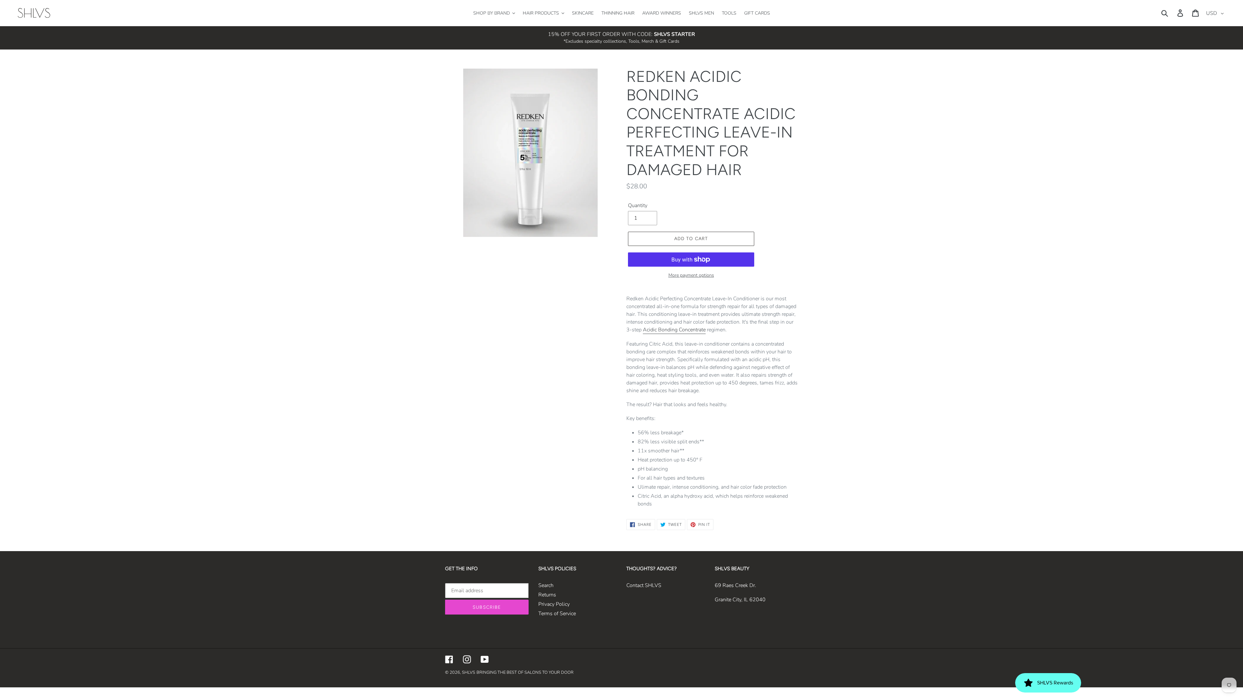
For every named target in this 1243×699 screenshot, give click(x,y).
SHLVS (468, 672)
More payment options (691, 275)
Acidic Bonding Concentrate (674, 329)
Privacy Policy (554, 604)
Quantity (637, 205)
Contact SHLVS (643, 585)
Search (546, 585)
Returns (547, 594)
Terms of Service (557, 613)
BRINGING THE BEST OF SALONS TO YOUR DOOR (525, 672)
